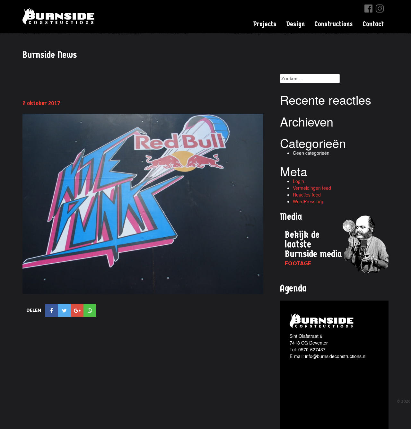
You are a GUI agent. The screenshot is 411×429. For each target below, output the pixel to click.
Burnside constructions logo (322, 320)
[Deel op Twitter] (64, 310)
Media (291, 217)
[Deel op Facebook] (51, 310)
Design (295, 24)
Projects (264, 24)
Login (298, 181)
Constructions (333, 24)
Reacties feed (307, 194)
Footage (298, 263)
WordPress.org (308, 201)
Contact (373, 24)
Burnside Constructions (59, 16)
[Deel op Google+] (77, 310)
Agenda (293, 288)
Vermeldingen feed (312, 188)
